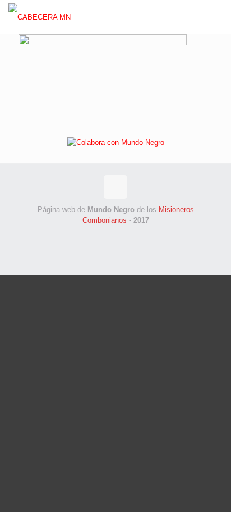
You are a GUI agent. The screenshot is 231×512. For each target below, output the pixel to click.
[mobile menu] (215, 16)
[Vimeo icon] (121, 236)
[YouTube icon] (133, 236)
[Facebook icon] (98, 236)
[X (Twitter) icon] (109, 236)
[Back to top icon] (115, 187)
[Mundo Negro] (54, 17)
